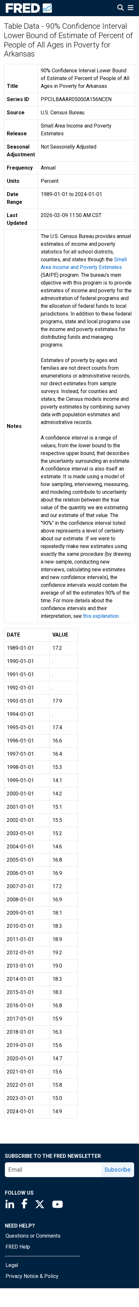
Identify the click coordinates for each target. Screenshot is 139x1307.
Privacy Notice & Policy (32, 1276)
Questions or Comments (32, 1236)
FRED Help (17, 1247)
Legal (11, 1265)
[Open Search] (120, 8)
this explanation (101, 616)
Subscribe (117, 1169)
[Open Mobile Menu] (130, 8)
